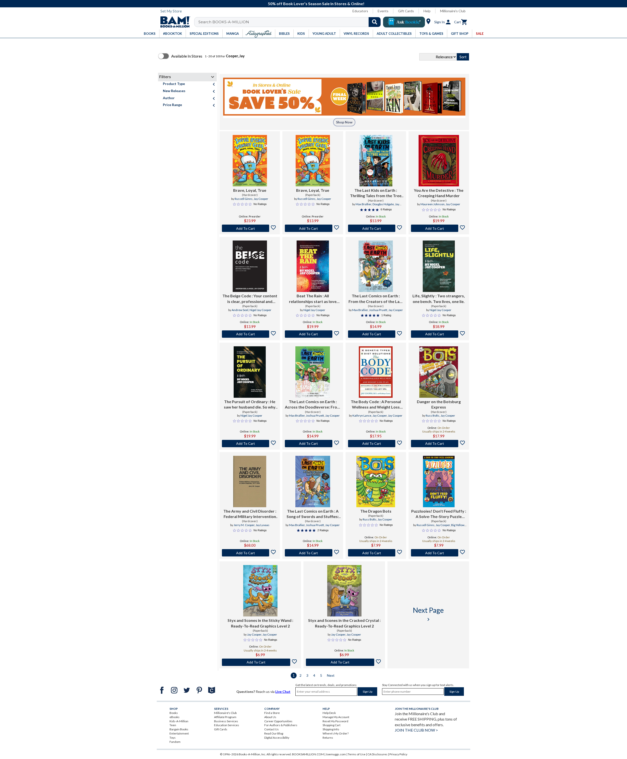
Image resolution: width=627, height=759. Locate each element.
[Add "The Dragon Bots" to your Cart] (376, 552)
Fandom (175, 742)
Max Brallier (363, 204)
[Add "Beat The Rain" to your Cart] (312, 334)
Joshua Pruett (378, 310)
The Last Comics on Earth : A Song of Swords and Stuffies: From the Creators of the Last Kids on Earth (312, 514)
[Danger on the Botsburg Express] (438, 372)
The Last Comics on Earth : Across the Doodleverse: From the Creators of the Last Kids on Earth (312, 404)
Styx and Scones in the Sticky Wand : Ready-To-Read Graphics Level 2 (260, 623)
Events (383, 11)
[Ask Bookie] (404, 22)
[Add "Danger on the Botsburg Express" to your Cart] (439, 443)
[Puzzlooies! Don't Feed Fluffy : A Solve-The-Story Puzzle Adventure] (439, 481)
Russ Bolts (432, 415)
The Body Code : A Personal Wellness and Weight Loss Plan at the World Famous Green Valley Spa (376, 404)
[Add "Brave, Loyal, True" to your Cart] (249, 228)
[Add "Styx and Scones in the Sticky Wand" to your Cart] (260, 662)
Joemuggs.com (336, 754)
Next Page (428, 614)
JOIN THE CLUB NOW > (416, 730)
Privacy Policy (398, 754)
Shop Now (344, 122)
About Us (270, 717)
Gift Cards (406, 11)
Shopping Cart (331, 725)
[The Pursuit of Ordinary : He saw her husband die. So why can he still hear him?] (249, 372)
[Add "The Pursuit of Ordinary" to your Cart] (249, 443)
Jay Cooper (261, 199)
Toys (172, 737)
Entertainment (179, 733)
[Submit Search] (375, 22)
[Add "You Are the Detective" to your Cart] (439, 228)
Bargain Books (178, 729)
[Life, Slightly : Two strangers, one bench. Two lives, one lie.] (439, 266)
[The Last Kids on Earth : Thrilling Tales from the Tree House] (376, 161)
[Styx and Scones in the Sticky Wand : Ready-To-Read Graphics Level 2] (260, 591)
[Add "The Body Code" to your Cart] (376, 443)
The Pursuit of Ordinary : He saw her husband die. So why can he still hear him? (250, 404)
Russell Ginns (244, 199)
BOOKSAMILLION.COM (308, 754)
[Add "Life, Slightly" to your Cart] (439, 334)
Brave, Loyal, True (249, 190)
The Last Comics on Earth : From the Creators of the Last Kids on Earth (376, 298)
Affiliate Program (225, 717)
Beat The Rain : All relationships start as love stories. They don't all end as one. (312, 298)
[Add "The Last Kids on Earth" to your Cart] (376, 228)
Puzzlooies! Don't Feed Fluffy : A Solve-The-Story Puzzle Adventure (438, 514)
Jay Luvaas (262, 525)
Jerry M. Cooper (244, 525)
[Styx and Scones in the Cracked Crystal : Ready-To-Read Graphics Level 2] (344, 591)
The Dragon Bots (375, 511)
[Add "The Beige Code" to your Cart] (249, 334)
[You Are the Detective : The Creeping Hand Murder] (438, 161)
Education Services (226, 725)
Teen (172, 725)
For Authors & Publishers (280, 725)
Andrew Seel (240, 310)
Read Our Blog (273, 733)
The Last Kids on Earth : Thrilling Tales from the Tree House (375, 193)
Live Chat (282, 691)
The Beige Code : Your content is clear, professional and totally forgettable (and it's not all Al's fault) (249, 298)
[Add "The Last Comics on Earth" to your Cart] (376, 334)
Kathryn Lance (361, 415)
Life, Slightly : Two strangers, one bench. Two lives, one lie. (438, 298)
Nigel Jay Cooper (260, 310)
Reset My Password (335, 721)
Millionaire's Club (453, 11)
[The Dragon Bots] (375, 481)
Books (173, 713)
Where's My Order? (336, 733)
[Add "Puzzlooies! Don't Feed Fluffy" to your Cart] (439, 552)
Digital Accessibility (276, 737)
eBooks (174, 717)
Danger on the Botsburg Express (439, 404)
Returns (328, 737)
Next (331, 675)
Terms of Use (356, 754)
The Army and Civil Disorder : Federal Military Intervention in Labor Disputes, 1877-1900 (249, 514)
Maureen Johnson (433, 204)
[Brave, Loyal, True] (249, 161)
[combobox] (290, 22)
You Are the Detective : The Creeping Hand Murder (438, 193)
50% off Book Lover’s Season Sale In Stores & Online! (316, 3)
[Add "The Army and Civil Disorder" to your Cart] (249, 552)
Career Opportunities (278, 721)
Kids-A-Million (178, 721)
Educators (360, 11)
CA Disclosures (377, 754)
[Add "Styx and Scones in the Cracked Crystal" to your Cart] (344, 662)
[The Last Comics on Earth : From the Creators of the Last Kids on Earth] (375, 266)
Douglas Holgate (383, 204)
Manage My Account (336, 717)
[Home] (174, 22)
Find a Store (272, 713)
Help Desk (329, 713)
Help (427, 11)
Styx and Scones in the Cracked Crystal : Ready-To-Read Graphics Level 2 (344, 623)
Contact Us (271, 729)
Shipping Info (331, 729)
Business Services (226, 721)
